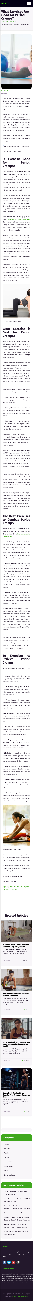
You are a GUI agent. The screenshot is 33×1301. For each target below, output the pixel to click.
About (14, 1296)
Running (6, 1153)
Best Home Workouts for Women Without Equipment (16, 994)
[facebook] (4, 1262)
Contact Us (19, 1296)
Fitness (6, 1144)
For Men (6, 1157)
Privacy (25, 1296)
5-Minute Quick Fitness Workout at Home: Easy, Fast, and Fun (16, 946)
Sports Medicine (9, 1175)
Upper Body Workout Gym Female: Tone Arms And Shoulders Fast (16, 1095)
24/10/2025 (7, 1009)
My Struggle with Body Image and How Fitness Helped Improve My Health (16, 1044)
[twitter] (9, 1262)
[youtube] (13, 1262)
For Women (4, 90)
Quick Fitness (8, 1166)
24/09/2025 (7, 1111)
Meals (6, 1170)
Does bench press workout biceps (15, 1213)
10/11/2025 (7, 960)
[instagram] (18, 1262)
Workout (7, 1148)
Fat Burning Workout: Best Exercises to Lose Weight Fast (17, 1276)
